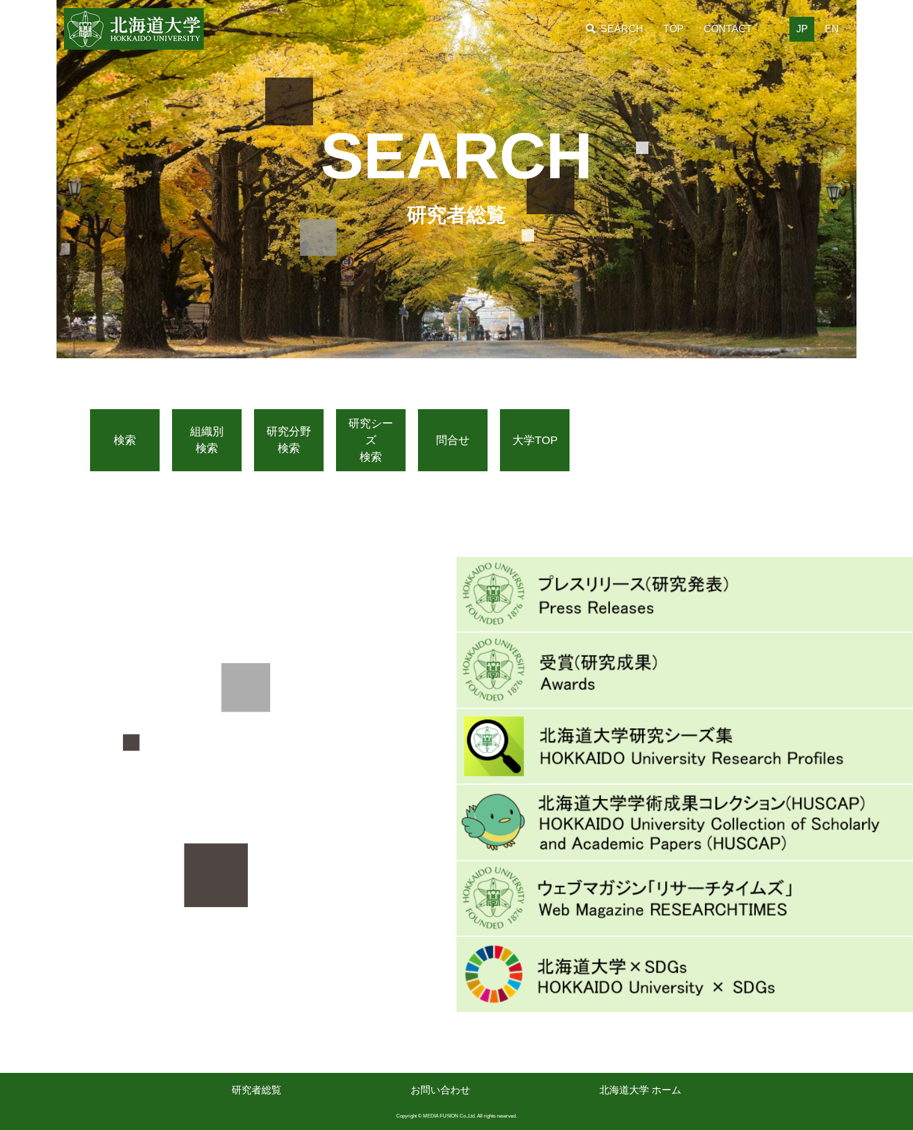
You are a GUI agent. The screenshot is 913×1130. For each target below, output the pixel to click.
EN (832, 29)
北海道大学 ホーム (640, 1090)
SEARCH (622, 29)
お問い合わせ (440, 1090)
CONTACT (728, 29)
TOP (673, 29)
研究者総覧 (256, 1090)
